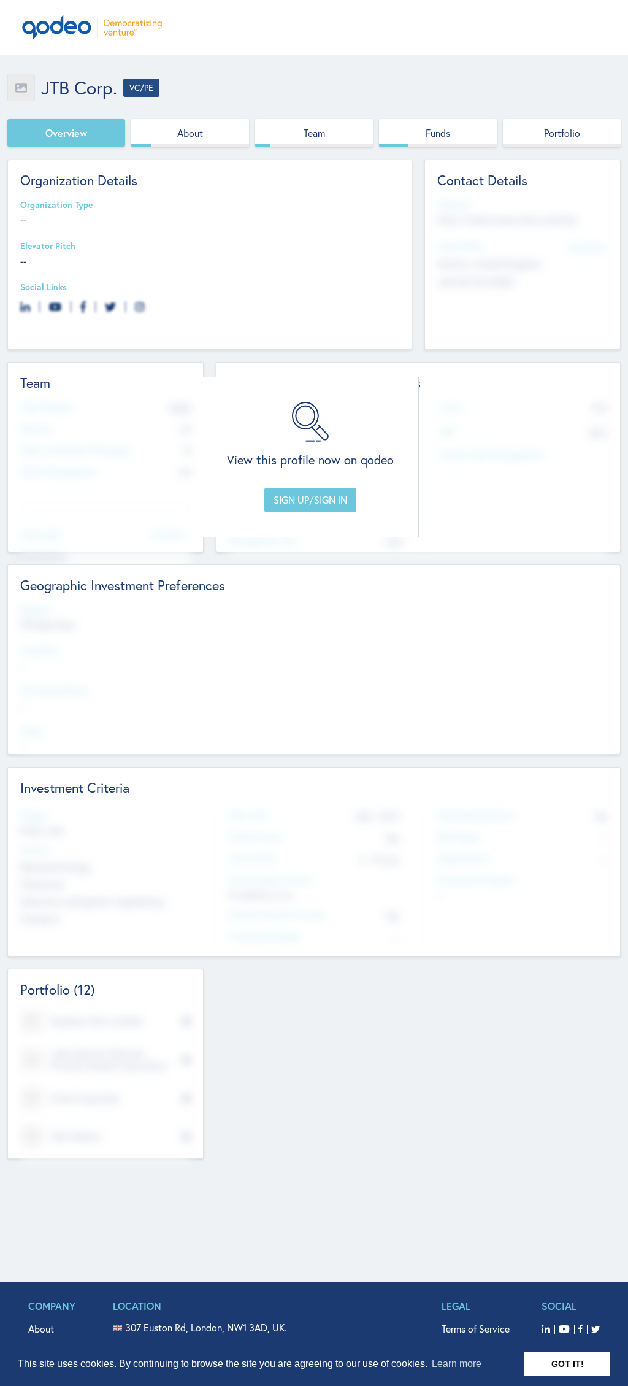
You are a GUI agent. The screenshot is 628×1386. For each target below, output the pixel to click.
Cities (31, 731)
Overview (66, 132)
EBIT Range (458, 837)
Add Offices (587, 247)
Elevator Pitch (47, 246)
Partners (36, 429)
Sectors (35, 850)
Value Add (39, 535)
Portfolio (562, 132)
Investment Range (264, 936)
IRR (447, 432)
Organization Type (56, 205)
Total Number (46, 407)
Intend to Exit (256, 837)
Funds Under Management (492, 455)
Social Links (43, 287)
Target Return (463, 858)
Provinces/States (54, 691)
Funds (438, 132)
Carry (451, 407)
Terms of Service (476, 1328)
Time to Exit (252, 858)
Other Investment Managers (75, 450)
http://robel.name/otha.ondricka (507, 219)
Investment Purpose (476, 880)
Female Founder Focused (276, 915)
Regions (35, 610)
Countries (39, 650)
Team (314, 132)
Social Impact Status (270, 880)
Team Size (248, 815)
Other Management (58, 472)
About (190, 132)
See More (168, 534)
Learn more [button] (456, 1363)
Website (453, 205)
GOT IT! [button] (567, 1364)
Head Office (460, 246)
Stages (33, 815)
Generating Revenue (476, 815)
